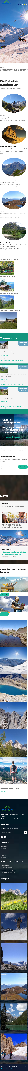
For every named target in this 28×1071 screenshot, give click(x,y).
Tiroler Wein (5, 503)
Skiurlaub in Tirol (7, 549)
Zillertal (2, 115)
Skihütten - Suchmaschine (8, 872)
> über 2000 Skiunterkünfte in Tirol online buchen (14, 553)
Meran (2, 212)
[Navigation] (26, 2)
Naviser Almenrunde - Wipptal (12, 384)
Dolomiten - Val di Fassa (8, 146)
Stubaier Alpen (5, 179)
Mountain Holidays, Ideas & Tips (9, 852)
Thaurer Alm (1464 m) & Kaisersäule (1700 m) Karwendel (13, 407)
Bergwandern (4, 379)
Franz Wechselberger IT (8, 1068)
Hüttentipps (4, 847)
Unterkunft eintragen (7, 867)
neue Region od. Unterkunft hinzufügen (13, 450)
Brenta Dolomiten (5, 243)
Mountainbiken (4, 355)
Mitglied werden (6, 865)
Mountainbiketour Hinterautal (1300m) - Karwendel (12, 361)
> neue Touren (12, 437)
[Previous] (0, 615)
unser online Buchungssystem (9, 870)
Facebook (4, 594)
